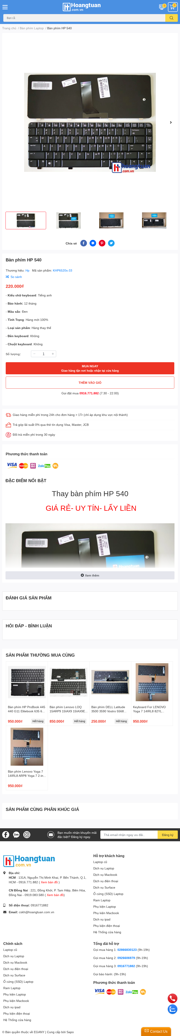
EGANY (39, 1032)
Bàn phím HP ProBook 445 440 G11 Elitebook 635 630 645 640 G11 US (27, 711)
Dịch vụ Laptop (103, 868)
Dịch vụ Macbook (105, 874)
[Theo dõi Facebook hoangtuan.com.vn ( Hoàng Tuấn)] (5, 834)
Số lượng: (13, 354)
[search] (171, 18)
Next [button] (171, 122)
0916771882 (39, 905)
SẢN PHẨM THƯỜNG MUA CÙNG (40, 655)
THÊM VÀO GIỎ (90, 382)
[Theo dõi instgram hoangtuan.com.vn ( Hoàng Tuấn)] (26, 834)
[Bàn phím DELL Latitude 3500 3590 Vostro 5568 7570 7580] (110, 682)
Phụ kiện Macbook (106, 913)
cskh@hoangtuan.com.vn (36, 912)
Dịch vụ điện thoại (105, 881)
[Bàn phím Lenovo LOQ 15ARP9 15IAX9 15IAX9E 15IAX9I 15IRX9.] (69, 682)
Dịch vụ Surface (104, 887)
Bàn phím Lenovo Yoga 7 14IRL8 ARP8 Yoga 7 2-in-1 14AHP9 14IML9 (26, 776)
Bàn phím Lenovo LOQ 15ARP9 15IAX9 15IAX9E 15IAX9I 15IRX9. (67, 711)
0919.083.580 (34, 895)
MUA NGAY (90, 368)
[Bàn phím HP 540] (90, 122)
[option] (90, 122)
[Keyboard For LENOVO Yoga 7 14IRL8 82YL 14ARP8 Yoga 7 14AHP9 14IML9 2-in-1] (152, 682)
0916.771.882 (89, 393)
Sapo (70, 1032)
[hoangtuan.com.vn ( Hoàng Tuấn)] (90, 7)
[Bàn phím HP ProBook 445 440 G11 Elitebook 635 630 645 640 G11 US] (27, 682)
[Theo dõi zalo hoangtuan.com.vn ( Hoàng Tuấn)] (16, 834)
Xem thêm (92, 575)
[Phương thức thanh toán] (33, 465)
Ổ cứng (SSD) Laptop (108, 894)
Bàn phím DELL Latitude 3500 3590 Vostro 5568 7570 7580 (108, 711)
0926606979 (126, 958)
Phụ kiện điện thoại (106, 926)
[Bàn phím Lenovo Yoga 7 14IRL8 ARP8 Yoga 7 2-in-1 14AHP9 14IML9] (27, 747)
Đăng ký (167, 835)
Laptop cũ (100, 862)
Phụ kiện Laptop (104, 906)
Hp (27, 270)
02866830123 (127, 950)
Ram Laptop (101, 900)
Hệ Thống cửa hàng (107, 932)
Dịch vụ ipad (101, 919)
